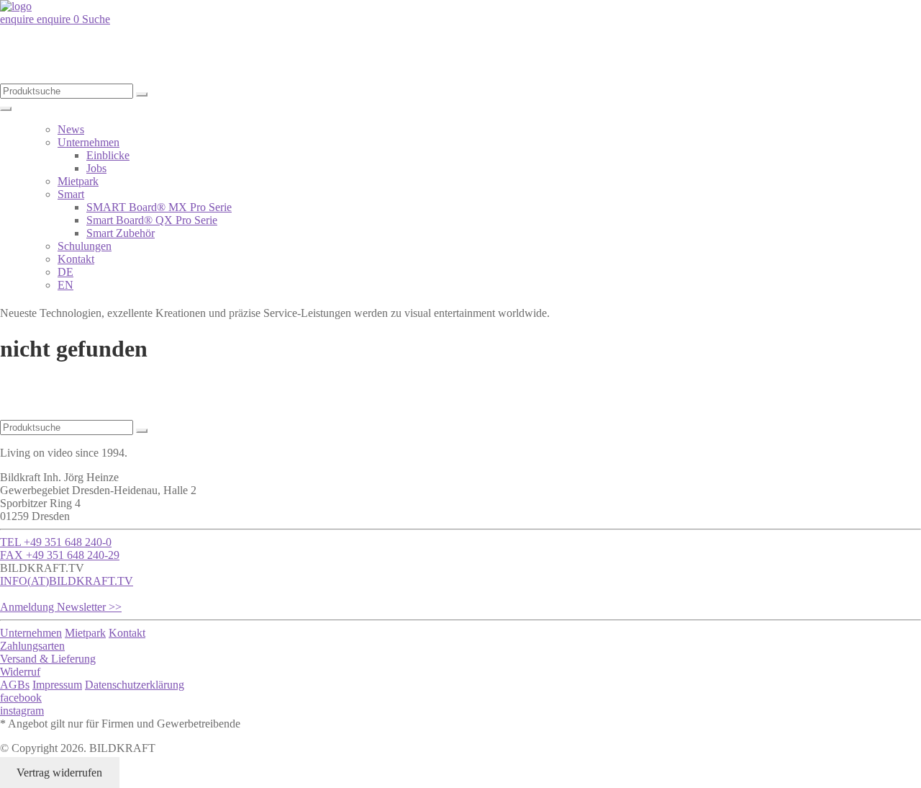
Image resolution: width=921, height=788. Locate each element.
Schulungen (85, 246)
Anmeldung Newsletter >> (61, 607)
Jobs (96, 168)
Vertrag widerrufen (59, 772)
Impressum (57, 685)
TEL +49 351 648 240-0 (56, 542)
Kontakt (76, 259)
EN (65, 285)
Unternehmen (88, 142)
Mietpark (78, 181)
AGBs (15, 685)
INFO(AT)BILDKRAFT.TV (66, 581)
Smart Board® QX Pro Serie (151, 220)
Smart (71, 194)
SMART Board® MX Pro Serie (159, 207)
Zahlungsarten (32, 646)
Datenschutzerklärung (134, 685)
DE (65, 272)
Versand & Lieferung (48, 659)
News (71, 129)
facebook (21, 697)
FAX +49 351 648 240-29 (59, 555)
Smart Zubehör (120, 233)
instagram (22, 710)
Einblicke (108, 155)
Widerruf (20, 672)
